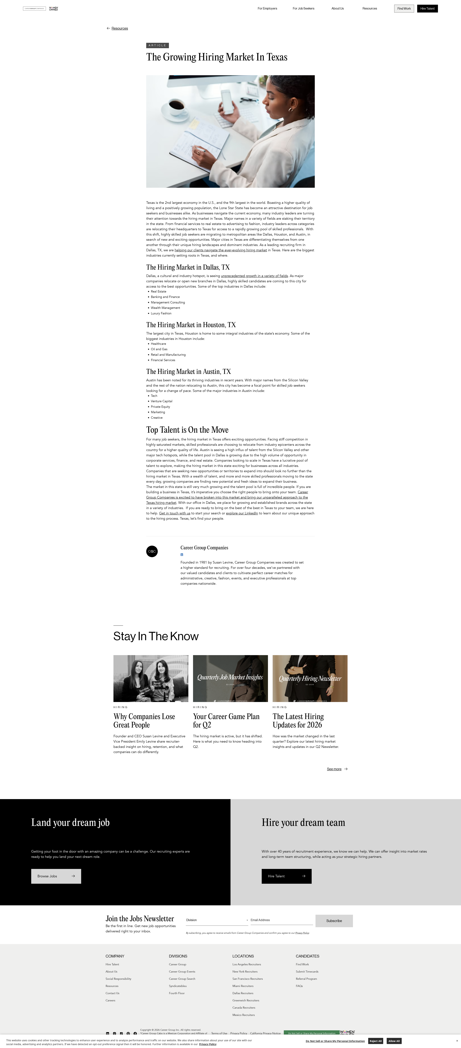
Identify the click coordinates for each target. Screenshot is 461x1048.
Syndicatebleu (178, 986)
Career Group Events (182, 971)
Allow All (394, 1041)
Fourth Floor (177, 993)
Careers (110, 1000)
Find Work (404, 8)
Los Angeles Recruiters (247, 964)
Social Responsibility (118, 979)
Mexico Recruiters (244, 1015)
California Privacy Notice (265, 1033)
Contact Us (112, 993)
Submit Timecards (307, 971)
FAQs (299, 986)
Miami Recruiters (243, 986)
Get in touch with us (174, 513)
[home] (40, 8)
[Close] (457, 1040)
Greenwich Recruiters (246, 1000)
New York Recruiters (245, 971)
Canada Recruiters (244, 1008)
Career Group (177, 964)
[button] (267, 8)
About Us (338, 8)
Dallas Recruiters (243, 993)
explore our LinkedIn (242, 513)
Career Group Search (182, 979)
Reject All (376, 1041)
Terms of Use (219, 1033)
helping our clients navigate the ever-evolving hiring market (221, 250)
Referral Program (306, 979)
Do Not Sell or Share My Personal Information (311, 1033)
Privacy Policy (302, 933)
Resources (370, 8)
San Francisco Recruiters (248, 979)
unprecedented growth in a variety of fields (254, 276)
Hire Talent (427, 8)
